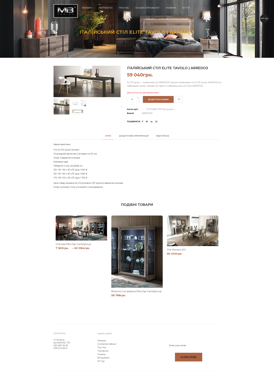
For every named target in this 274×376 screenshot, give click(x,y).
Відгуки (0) (162, 136)
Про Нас (101, 347)
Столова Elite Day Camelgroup (73, 244)
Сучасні (170, 109)
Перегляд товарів (100, 252)
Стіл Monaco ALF (176, 249)
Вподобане (103, 357)
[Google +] (156, 121)
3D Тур (101, 361)
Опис (108, 136)
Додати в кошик (158, 99)
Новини (101, 354)
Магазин (101, 340)
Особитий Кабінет (106, 344)
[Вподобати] (179, 99)
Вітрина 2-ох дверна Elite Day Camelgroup (136, 291)
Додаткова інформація (134, 136)
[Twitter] (147, 121)
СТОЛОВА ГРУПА (155, 109)
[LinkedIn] (151, 121)
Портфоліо (102, 351)
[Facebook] (143, 121)
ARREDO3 (147, 113)
